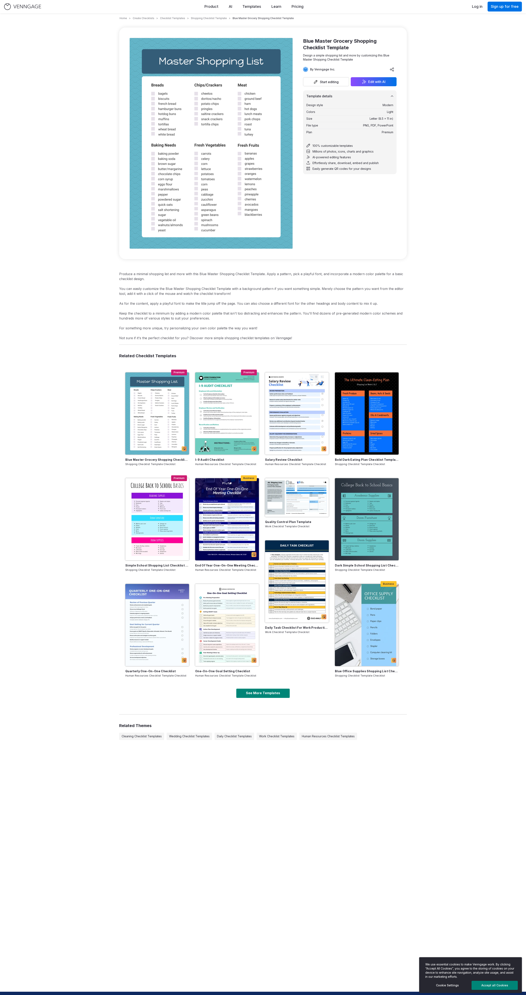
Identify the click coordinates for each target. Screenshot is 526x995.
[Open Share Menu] (392, 69)
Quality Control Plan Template (288, 522)
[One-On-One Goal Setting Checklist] (227, 625)
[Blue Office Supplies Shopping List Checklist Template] (367, 625)
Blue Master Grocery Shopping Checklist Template (157, 459)
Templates (251, 6)
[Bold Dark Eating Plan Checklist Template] (367, 413)
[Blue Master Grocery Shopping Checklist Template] (157, 413)
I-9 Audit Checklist (209, 459)
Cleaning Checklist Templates (142, 736)
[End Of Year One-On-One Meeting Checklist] (227, 519)
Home (123, 18)
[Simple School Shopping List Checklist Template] (157, 519)
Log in (477, 6)
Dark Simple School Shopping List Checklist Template (367, 565)
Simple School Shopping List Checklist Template (157, 565)
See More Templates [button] (263, 693)
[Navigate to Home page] (22, 6)
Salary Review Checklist (283, 459)
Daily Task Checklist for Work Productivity (297, 627)
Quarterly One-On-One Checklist (150, 671)
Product (211, 6)
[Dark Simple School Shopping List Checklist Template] (367, 519)
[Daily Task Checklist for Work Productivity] (297, 581)
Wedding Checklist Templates (189, 736)
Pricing (297, 6)
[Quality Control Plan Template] (297, 497)
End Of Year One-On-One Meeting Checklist (227, 565)
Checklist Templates (172, 18)
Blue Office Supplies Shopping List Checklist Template (367, 671)
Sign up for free (505, 6)
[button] (326, 81)
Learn (276, 6)
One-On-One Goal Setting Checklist (222, 671)
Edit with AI (376, 82)
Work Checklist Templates (276, 736)
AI (230, 6)
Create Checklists (143, 18)
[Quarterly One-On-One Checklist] (157, 625)
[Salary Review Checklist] (297, 413)
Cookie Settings (447, 985)
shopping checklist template (209, 18)
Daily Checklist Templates (234, 736)
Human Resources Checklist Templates (328, 736)
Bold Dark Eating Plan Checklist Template (367, 459)
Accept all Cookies (494, 985)
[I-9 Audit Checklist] (227, 413)
